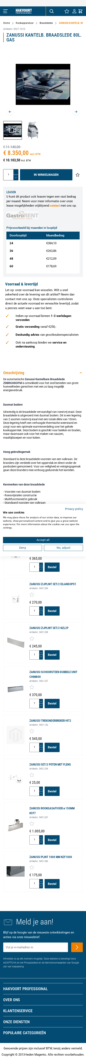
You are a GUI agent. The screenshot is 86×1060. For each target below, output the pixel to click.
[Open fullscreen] (43, 84)
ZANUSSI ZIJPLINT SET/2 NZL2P (48, 628)
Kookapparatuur (25, 23)
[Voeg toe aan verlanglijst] (77, 174)
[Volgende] (76, 111)
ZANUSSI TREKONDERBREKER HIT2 (50, 720)
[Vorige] (10, 111)
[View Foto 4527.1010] (33, 130)
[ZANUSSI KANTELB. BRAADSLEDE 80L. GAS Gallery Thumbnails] (22, 130)
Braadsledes (46, 23)
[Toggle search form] (51, 11)
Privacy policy (74, 509)
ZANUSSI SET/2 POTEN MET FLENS (50, 764)
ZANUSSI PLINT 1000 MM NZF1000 (50, 857)
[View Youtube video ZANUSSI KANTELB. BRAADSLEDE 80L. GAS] (12, 130)
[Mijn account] (74, 11)
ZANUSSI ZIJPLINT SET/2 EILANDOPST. (52, 584)
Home (6, 23)
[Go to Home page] (24, 11)
